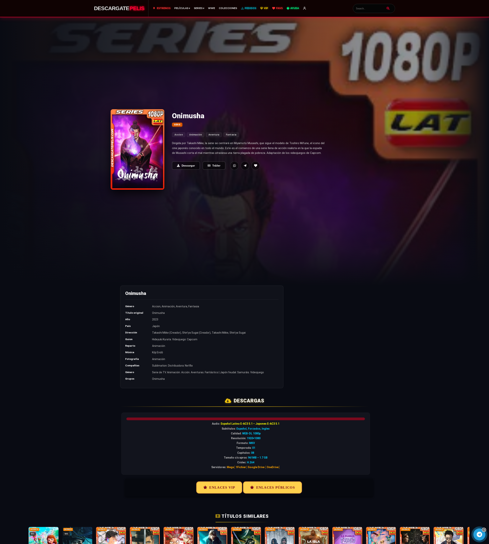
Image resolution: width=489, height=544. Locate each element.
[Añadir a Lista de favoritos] (255, 165)
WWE (211, 8)
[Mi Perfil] (304, 8)
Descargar (188, 165)
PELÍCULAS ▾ (182, 8)
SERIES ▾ (199, 8)
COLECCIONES (228, 8)
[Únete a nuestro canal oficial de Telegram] (479, 534)
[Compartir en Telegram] (245, 165)
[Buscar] (388, 8)
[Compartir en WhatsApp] (234, 165)
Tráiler (216, 165)
